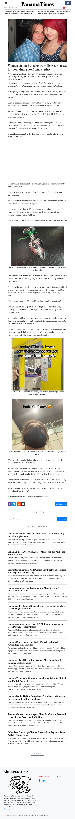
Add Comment (61, 504)
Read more (7, 809)
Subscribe (62, 519)
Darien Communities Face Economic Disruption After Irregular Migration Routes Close (54, 12)
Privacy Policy (43, 815)
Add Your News (44, 776)
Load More (37, 753)
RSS (60, 776)
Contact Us (21, 815)
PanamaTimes (37, 4)
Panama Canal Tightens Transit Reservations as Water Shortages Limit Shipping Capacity (20, 12)
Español (68, 8)
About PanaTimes (32, 815)
